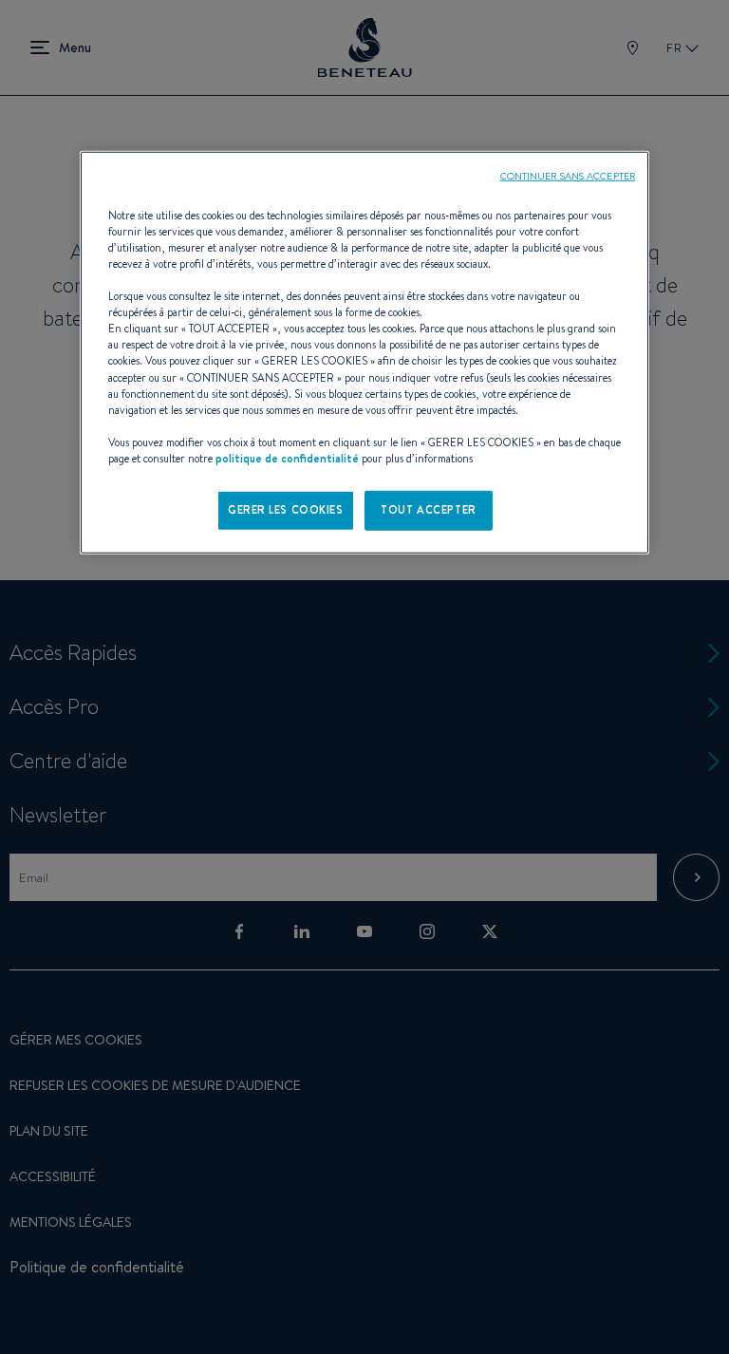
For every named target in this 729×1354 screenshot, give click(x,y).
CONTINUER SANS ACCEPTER (567, 175)
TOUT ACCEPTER (428, 509)
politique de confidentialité (287, 458)
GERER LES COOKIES (286, 509)
